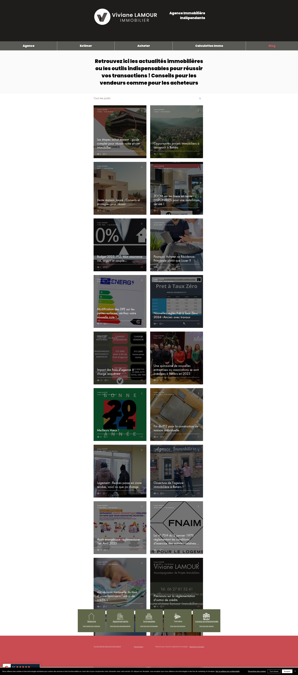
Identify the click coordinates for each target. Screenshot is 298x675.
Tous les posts (102, 98)
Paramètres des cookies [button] (257, 671)
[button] (200, 98)
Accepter (287, 671)
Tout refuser (274, 671)
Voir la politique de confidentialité (227, 671)
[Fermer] (295, 671)
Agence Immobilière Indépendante (187, 15)
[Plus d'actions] (142, 110)
